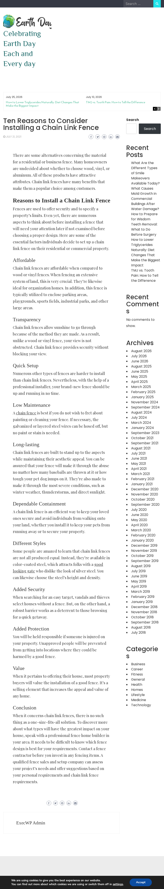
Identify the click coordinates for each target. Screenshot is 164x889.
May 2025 (139, 376)
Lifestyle (138, 694)
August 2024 (141, 412)
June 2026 (139, 361)
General (138, 679)
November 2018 (144, 612)
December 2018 (144, 606)
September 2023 (145, 432)
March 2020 (141, 530)
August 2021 (141, 448)
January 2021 (142, 484)
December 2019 (144, 545)
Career (137, 669)
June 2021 (139, 458)
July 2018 (138, 632)
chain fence (26, 412)
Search (132, 119)
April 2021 (139, 468)
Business (138, 664)
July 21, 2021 (13, 136)
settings (118, 884)
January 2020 (142, 540)
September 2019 (144, 560)
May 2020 (139, 519)
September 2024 (145, 407)
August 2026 (141, 351)
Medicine (138, 699)
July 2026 (139, 356)
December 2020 (144, 489)
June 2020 (139, 514)
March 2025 (141, 386)
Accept (140, 882)
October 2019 (142, 555)
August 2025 (141, 366)
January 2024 (142, 427)
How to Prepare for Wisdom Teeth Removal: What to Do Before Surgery (144, 224)
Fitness (137, 674)
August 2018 (141, 627)
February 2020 (143, 535)
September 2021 (144, 443)
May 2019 (138, 581)
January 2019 (142, 601)
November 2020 (144, 494)
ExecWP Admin (30, 822)
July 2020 (139, 509)
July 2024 (139, 417)
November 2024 (144, 402)
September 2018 (145, 622)
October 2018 (142, 617)
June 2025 (139, 371)
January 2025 (142, 397)
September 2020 (145, 504)
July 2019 (138, 571)
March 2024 (141, 422)
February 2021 (142, 478)
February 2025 (143, 391)
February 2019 (142, 596)
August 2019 (141, 566)
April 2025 (139, 381)
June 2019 (139, 576)
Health (136, 684)
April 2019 (139, 586)
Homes (137, 689)
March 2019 (140, 591)
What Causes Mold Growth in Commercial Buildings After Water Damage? (145, 198)
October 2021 (142, 438)
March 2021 (140, 473)
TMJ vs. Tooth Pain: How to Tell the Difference (115, 102)
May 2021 (138, 463)
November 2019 (144, 550)
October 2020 (143, 499)
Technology (141, 705)
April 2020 (139, 525)
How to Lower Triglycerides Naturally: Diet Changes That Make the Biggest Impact (42, 104)
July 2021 (138, 453)
